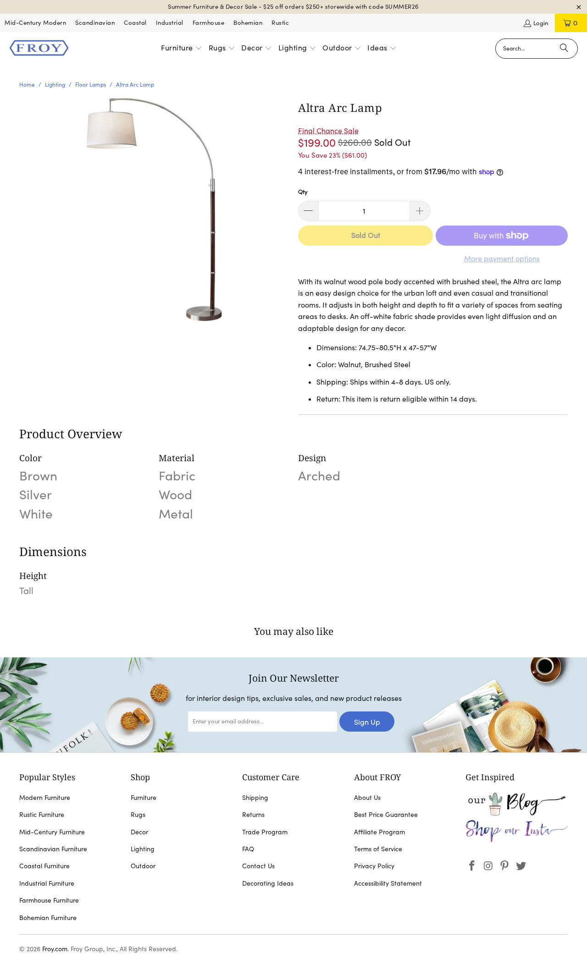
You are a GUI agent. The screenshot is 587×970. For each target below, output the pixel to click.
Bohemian (247, 23)
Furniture (143, 798)
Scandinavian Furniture (53, 849)
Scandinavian (95, 23)
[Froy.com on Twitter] (521, 866)
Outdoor (143, 866)
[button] (181, 49)
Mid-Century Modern (35, 23)
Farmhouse (209, 23)
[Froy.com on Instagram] (488, 866)
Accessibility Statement (388, 883)
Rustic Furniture (41, 814)
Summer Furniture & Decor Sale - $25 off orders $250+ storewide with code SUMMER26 (293, 7)
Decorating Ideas (268, 883)
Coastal (135, 23)
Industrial (169, 23)
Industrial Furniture (46, 883)
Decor (139, 832)
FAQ (248, 849)
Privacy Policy (374, 866)
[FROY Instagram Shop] (516, 840)
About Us (367, 798)
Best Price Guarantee (386, 814)
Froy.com (54, 949)
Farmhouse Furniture (49, 900)
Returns (253, 814)
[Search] (564, 49)
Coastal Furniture (44, 866)
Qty (303, 192)
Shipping (255, 798)
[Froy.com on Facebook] (472, 866)
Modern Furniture (44, 798)
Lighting (143, 849)
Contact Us (258, 866)
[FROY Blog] (516, 813)
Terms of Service (378, 849)
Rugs (138, 814)
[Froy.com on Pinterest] (505, 866)
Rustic (280, 23)
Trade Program (265, 832)
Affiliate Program (379, 832)
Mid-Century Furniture (52, 832)
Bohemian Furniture (48, 918)
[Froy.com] (39, 48)
